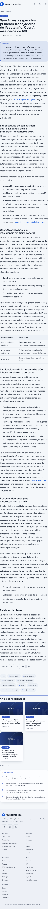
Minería (4, 850)
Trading (4, 864)
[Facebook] (4, 826)
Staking (4, 874)
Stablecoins (29, 850)
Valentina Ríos (7, 36)
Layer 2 (28, 877)
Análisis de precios (8, 861)
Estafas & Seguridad (9, 846)
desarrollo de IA (28, 676)
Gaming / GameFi (31, 870)
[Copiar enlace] (28, 666)
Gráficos (5, 880)
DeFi (3, 870)
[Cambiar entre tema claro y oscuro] (40, 4)
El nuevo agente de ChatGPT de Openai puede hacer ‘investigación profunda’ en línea (35, 723)
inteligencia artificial (8, 685)
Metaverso (29, 874)
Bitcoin (28, 837)
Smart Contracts (31, 880)
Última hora (6, 837)
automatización (14, 676)
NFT (27, 864)
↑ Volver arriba (5, 766)
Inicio (2, 12)
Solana (28, 846)
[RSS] (16, 826)
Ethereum (29, 840)
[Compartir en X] (11, 666)
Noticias (9, 12)
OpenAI (21, 685)
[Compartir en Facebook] (17, 666)
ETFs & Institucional (8, 867)
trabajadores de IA (28, 690)
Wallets (4, 891)
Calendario (5, 898)
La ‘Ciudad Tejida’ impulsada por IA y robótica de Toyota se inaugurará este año (9, 753)
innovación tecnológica (25, 681)
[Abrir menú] (45, 4)
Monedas (29, 833)
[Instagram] (10, 826)
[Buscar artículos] (34, 4)
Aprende (5, 884)
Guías (4, 888)
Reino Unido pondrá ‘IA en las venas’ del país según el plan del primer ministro (11, 722)
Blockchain (29, 861)
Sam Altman (32, 685)
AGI (3, 676)
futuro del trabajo (7, 681)
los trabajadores (38, 480)
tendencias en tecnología (10, 690)
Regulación (5, 840)
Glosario (5, 894)
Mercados (5, 857)
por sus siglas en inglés (24, 99)
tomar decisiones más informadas (29, 222)
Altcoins (28, 853)
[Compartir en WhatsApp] (23, 666)
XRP (27, 843)
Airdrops (5, 877)
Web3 (27, 857)
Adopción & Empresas (9, 843)
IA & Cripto (29, 867)
